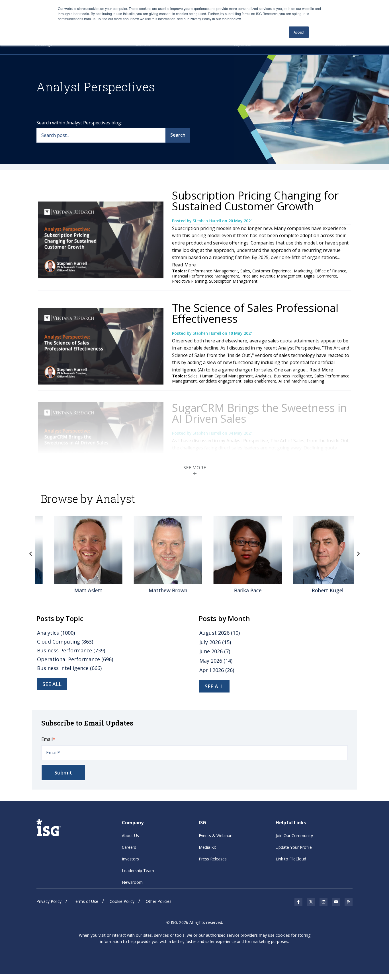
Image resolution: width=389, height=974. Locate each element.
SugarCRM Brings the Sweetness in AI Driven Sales (259, 413)
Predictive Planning (189, 281)
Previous (31, 554)
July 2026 (215, 642)
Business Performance (71, 650)
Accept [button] (299, 32)
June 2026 (214, 651)
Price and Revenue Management (271, 276)
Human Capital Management (226, 376)
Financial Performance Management (205, 276)
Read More (184, 265)
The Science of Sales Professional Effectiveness (255, 313)
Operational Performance (75, 659)
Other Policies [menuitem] (158, 901)
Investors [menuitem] (130, 859)
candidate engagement (220, 381)
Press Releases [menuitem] (213, 859)
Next (358, 554)
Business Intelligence (293, 376)
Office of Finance (330, 271)
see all (52, 684)
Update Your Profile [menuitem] (294, 847)
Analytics (263, 376)
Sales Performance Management (248, 476)
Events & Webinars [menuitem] (216, 835)
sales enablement (260, 381)
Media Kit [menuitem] (207, 847)
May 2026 (215, 660)
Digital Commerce (320, 276)
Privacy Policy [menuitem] (49, 901)
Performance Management (213, 271)
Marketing (303, 271)
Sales (245, 271)
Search (177, 135)
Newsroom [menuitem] (132, 882)
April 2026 (216, 670)
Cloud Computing (65, 641)
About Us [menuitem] (130, 835)
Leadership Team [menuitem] (138, 870)
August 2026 (219, 632)
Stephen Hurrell (207, 220)
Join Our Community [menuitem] (294, 835)
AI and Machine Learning (301, 381)
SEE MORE (194, 468)
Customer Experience (272, 271)
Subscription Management (233, 281)
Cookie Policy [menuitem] (122, 901)
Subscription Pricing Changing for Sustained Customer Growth (255, 200)
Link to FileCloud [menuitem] (291, 859)
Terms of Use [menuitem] (85, 901)
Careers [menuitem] (129, 847)
